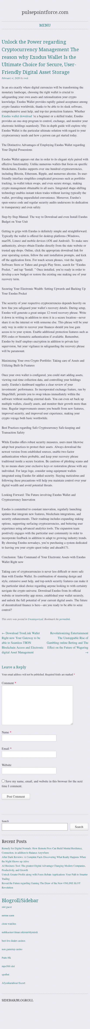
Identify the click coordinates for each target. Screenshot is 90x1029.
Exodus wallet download (17, 116)
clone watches (9, 923)
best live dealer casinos (13, 940)
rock (26, 78)
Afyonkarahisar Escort (13, 983)
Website (6, 765)
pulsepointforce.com (45, 12)
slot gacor (7, 907)
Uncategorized (35, 619)
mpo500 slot (8, 966)
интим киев (8, 915)
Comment (9, 683)
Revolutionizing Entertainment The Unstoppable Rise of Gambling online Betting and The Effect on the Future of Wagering (67, 642)
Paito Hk (6, 957)
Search (5, 821)
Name (6, 732)
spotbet (5, 974)
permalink (64, 619)
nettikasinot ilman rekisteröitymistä (20, 932)
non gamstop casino (12, 949)
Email (7, 748)
